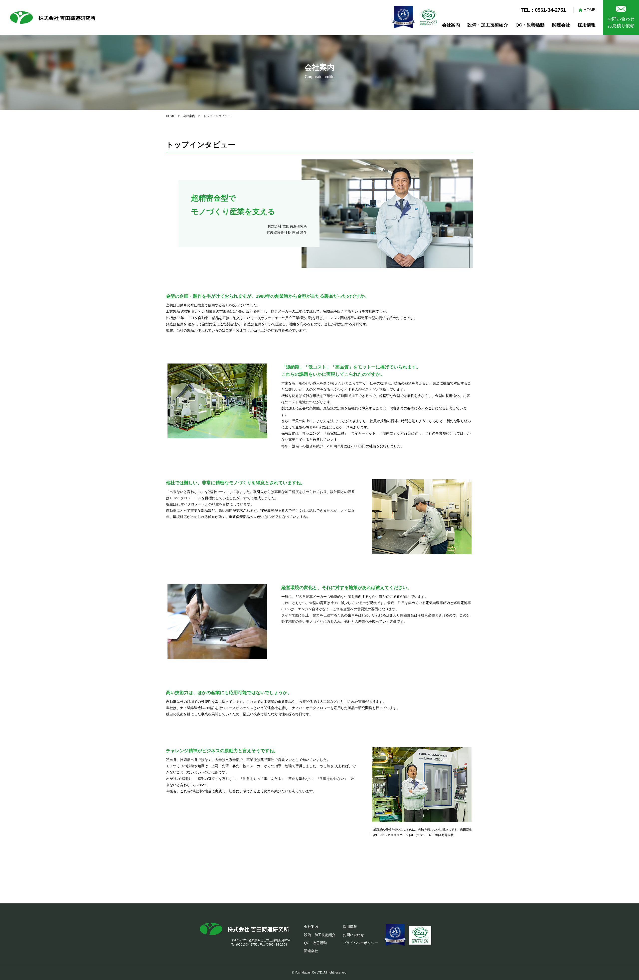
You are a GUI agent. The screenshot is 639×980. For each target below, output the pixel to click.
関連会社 (561, 24)
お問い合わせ (353, 935)
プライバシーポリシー (360, 943)
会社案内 (451, 24)
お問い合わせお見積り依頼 (621, 22)
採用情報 (587, 24)
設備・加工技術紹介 (488, 24)
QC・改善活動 (530, 24)
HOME (590, 10)
